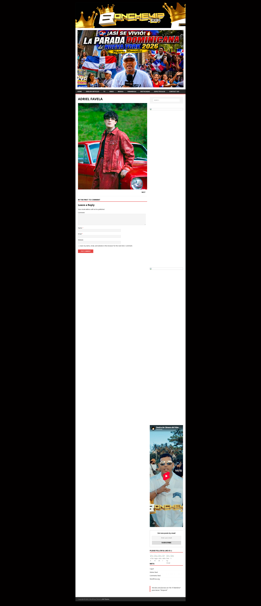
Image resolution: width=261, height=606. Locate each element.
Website (80, 240)
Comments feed (155, 576)
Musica (120, 91)
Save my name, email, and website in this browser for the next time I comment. (106, 246)
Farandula (132, 91)
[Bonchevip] (130, 27)
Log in (152, 569)
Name (80, 228)
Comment (81, 213)
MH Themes (105, 599)
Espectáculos (159, 91)
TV (104, 91)
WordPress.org (155, 579)
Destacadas (145, 91)
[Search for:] (166, 100)
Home (79, 91)
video (111, 91)
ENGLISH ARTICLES (92, 91)
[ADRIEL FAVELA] (112, 188)
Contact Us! (174, 91)
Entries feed (154, 572)
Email (80, 234)
